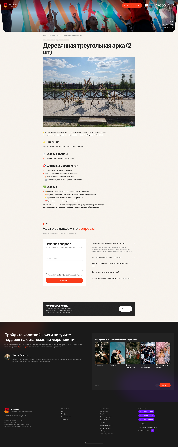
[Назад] (157, 385)
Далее (164, 385)
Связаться (125, 309)
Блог (62, 411)
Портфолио (64, 414)
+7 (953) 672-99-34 (147, 416)
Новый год (103, 414)
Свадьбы (170, 19)
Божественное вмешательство (94, 443)
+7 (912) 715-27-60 (147, 420)
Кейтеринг (103, 431)
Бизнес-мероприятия (166, 27)
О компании (64, 419)
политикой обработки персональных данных (69, 275)
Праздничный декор (54, 35)
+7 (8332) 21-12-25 (133, 5)
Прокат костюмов (105, 428)
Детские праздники (167, 24)
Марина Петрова (23, 347)
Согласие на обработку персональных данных (17, 426)
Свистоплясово (66, 417)
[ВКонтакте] (152, 430)
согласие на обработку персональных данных (64, 274)
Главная (45, 35)
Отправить (64, 280)
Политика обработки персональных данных (16, 424)
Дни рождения (104, 419)
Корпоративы (169, 21)
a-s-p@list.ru (142, 424)
